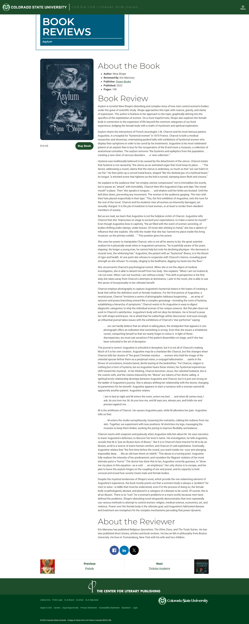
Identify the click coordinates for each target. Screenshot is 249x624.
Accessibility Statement (109, 608)
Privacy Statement (89, 608)
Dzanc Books (123, 81)
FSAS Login (57, 600)
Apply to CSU (46, 608)
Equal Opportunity (70, 608)
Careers (57, 608)
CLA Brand (69, 600)
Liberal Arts (45, 600)
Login (135, 608)
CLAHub (79, 600)
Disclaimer (126, 608)
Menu (243, 9)
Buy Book (84, 146)
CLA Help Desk (91, 600)
